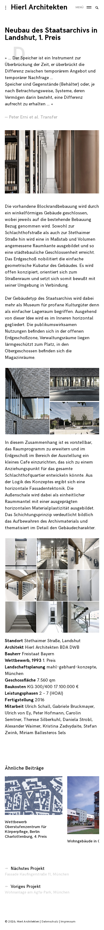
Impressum (68, 921)
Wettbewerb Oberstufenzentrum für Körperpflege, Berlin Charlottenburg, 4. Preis (26, 829)
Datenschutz (50, 921)
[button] (27, 401)
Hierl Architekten (39, 7)
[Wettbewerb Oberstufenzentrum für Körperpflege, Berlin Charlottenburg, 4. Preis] (33, 795)
